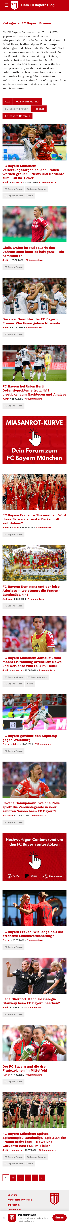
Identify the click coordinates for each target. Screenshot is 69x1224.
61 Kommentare (34, 260)
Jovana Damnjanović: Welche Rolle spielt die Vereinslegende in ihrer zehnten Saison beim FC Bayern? (31, 807)
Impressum (14, 1205)
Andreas (7, 599)
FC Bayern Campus (17, 116)
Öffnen (59, 1217)
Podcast (39, 108)
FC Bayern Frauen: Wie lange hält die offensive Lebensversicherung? (33, 934)
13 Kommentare (33, 399)
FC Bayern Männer (28, 101)
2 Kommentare (34, 327)
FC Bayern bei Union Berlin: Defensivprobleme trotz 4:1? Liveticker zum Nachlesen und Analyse (34, 390)
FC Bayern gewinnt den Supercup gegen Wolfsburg (30, 738)
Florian (15, 527)
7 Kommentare (47, 670)
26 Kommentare (47, 1150)
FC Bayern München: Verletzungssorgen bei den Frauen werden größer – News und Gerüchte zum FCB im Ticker (33, 172)
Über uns (12, 1195)
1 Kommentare (36, 599)
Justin (6, 182)
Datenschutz (14, 1209)
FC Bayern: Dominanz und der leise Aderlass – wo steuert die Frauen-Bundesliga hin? (31, 591)
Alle (7, 101)
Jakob (16, 744)
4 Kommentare (43, 527)
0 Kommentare (34, 1075)
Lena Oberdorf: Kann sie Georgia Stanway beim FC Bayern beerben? (31, 1001)
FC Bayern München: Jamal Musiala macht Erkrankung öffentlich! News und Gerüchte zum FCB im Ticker (32, 662)
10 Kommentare (47, 182)
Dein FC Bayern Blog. (38, 5)
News (30, 195)
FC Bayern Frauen (13, 189)
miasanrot (17, 182)
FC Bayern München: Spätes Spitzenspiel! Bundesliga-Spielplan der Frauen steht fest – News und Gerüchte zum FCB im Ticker (34, 1140)
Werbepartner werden (20, 1200)
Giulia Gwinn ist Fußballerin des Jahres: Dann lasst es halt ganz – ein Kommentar (33, 252)
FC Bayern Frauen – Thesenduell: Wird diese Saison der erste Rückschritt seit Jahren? (34, 519)
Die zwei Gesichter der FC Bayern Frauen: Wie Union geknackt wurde (31, 321)
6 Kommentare (35, 940)
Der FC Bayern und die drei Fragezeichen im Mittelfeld (25, 1068)
